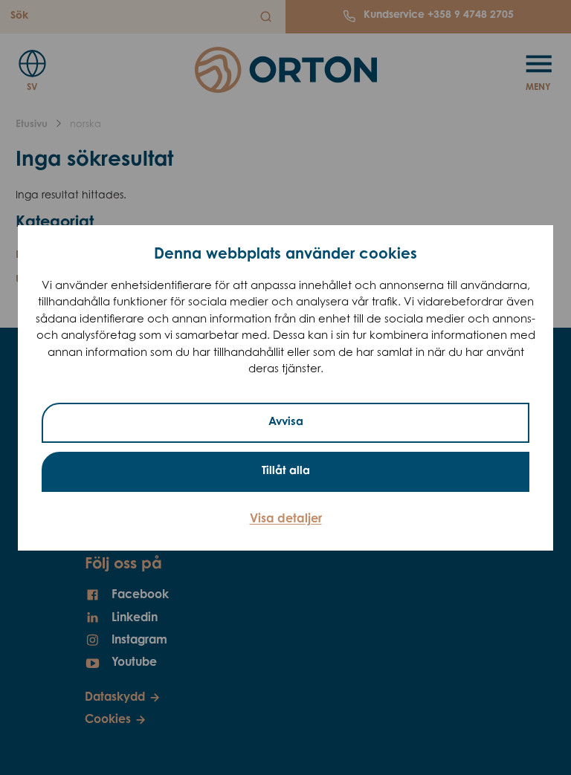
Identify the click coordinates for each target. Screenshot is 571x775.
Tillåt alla (286, 471)
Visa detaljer (286, 519)
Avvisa (285, 422)
